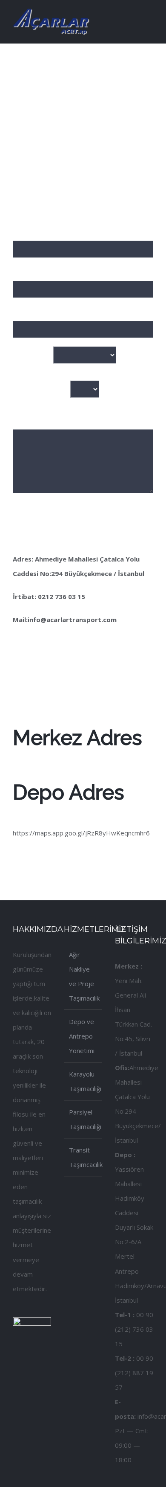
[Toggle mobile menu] (149, 14)
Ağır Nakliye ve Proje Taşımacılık (83, 976)
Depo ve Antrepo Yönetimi (81, 1036)
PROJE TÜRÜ (33, 354)
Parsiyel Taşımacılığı (83, 1119)
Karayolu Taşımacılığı (83, 1081)
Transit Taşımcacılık (83, 1157)
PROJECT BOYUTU (41, 388)
